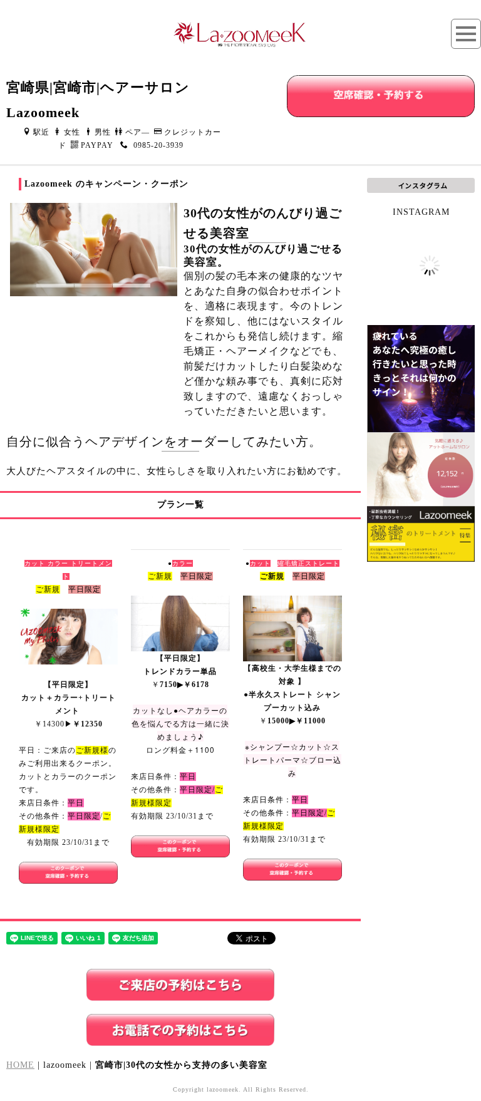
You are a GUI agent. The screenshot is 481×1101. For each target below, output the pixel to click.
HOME (20, 1065)
